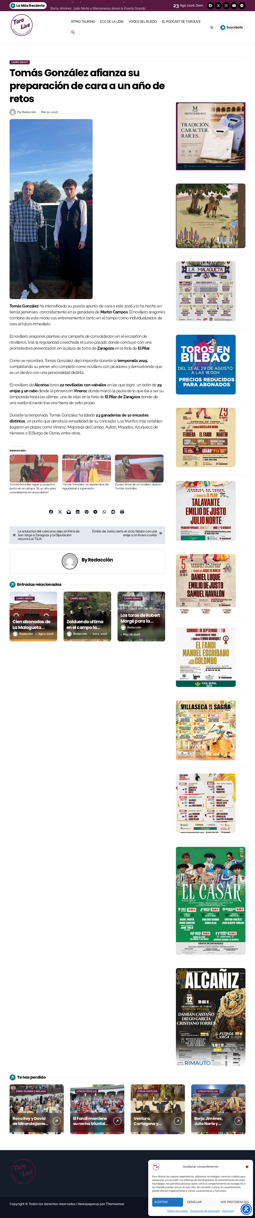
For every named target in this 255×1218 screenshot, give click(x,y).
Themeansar (115, 1204)
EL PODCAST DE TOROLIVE (181, 21)
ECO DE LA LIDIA (112, 21)
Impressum (228, 1211)
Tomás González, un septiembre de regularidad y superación (85, 486)
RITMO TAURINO (83, 21)
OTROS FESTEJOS (87, 1091)
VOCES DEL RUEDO (143, 21)
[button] (247, 1167)
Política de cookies (177, 1211)
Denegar (194, 1202)
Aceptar (161, 1202)
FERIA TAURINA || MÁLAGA (31, 1091)
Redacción (100, 560)
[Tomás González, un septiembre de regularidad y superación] (86, 468)
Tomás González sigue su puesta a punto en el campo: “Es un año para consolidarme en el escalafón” (33, 488)
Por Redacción (26, 112)
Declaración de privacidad (205, 1211)
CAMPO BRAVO (19, 62)
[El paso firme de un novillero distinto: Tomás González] (139, 468)
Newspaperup (88, 1204)
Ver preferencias (234, 1202)
